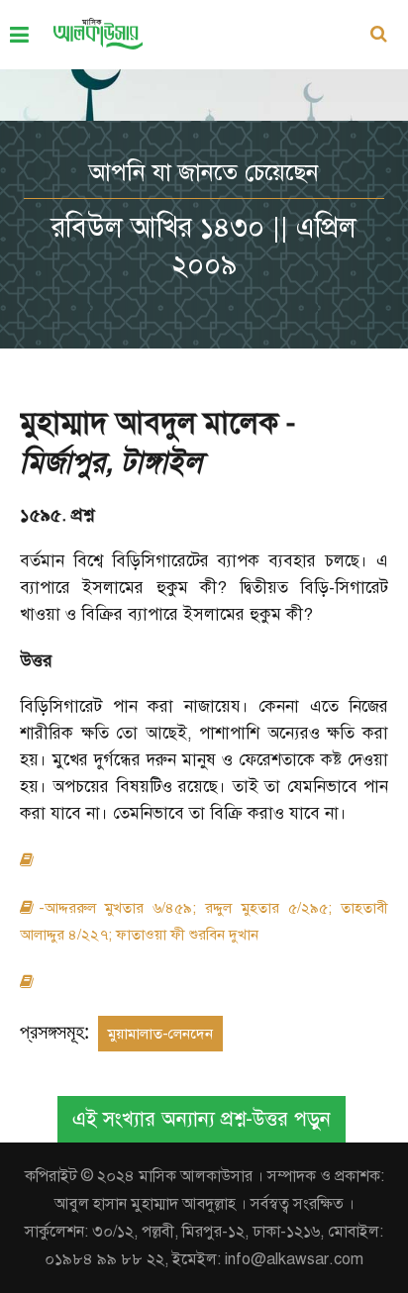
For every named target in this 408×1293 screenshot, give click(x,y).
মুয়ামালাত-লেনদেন (160, 1034)
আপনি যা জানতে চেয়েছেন (204, 172)
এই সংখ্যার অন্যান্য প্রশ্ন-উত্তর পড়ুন (201, 1119)
